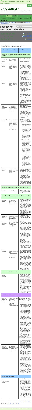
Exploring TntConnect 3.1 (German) (7, 22)
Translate (26, 18)
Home (3, 15)
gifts (8, 404)
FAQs (14, 15)
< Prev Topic (21, 401)
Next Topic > (28, 401)
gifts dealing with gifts (14, 404)
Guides (9, 15)
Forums (3, 18)
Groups (19, 18)
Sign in (29, 5)
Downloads (22, 15)
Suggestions (11, 18)
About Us (4, 20)
